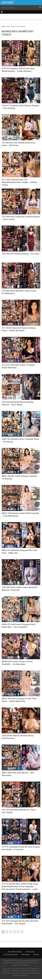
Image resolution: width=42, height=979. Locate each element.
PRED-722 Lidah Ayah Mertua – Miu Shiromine (18, 774)
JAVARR (7, 2)
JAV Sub (36, 954)
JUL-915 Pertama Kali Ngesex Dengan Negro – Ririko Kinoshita (19, 329)
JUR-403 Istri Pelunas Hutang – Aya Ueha (20, 254)
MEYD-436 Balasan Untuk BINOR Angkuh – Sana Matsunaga (20, 514)
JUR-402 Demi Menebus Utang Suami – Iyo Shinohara (20, 292)
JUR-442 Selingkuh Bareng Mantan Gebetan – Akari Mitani (18, 403)
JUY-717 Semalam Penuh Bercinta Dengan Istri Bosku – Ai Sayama (21, 848)
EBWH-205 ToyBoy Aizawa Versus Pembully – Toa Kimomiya (17, 663)
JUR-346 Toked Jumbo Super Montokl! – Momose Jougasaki (20, 588)
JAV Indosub (26, 954)
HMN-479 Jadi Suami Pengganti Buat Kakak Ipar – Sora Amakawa (18, 625)
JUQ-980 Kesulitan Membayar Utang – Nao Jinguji (19, 811)
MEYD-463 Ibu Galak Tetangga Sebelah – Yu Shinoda (20, 477)
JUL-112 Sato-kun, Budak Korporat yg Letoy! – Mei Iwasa (18, 144)
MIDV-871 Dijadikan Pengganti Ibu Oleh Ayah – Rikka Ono (19, 551)
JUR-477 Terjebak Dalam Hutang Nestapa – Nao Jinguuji (20, 107)
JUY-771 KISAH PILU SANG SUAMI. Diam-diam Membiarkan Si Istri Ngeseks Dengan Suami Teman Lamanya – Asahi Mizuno (20, 888)
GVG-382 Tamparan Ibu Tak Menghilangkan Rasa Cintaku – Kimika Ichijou (19, 182)
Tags (8, 26)
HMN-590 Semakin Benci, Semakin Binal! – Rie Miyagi (20, 440)
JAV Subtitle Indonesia (15, 952)
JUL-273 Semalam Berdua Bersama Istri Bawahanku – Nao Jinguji (20, 922)
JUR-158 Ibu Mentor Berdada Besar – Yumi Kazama (18, 737)
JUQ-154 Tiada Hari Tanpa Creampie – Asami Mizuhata (19, 366)
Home (3, 26)
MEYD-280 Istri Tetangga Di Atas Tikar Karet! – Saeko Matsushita (19, 700)
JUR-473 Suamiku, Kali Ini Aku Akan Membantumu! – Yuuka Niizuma (18, 69)
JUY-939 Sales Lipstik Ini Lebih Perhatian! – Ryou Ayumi (21, 218)
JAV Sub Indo (30, 952)
